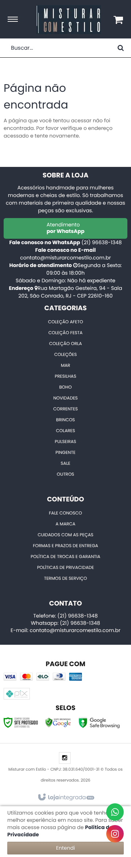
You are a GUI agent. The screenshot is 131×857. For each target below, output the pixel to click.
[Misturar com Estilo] (68, 19)
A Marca (65, 524)
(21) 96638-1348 (102, 242)
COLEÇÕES (65, 355)
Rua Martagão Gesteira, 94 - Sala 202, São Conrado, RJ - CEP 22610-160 (70, 291)
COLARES (65, 431)
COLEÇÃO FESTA (65, 333)
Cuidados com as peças (65, 535)
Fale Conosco (65, 513)
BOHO (65, 387)
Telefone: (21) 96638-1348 (65, 615)
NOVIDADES (65, 398)
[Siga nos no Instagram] (64, 758)
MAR (65, 365)
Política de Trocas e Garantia (65, 557)
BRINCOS (65, 420)
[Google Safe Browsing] (58, 722)
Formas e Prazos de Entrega (65, 546)
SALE (65, 463)
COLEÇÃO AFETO (65, 322)
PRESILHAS (65, 376)
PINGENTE (66, 453)
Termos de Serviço (65, 578)
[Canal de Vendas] (115, 812)
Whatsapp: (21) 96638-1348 (65, 623)
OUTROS (65, 474)
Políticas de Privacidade (65, 568)
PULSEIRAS (65, 442)
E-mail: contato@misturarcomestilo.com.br (65, 630)
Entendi (65, 848)
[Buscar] (120, 47)
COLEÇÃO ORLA (65, 344)
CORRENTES (65, 409)
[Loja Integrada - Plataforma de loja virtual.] (66, 797)
